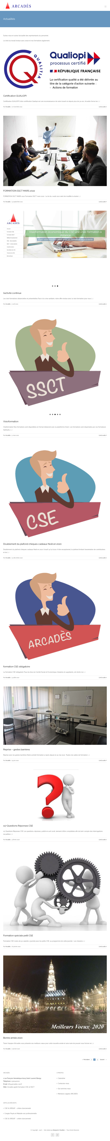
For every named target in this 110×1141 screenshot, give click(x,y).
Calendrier (61, 1078)
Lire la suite (102, 107)
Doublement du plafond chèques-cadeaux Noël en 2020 (32, 544)
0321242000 (15, 1081)
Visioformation (10, 421)
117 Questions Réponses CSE (18, 825)
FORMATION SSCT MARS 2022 (19, 190)
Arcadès (7, 107)
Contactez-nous (63, 1083)
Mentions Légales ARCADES (68, 1094)
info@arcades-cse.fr (15, 1084)
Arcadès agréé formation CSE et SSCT (20, 1087)
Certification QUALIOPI (15, 95)
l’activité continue (12, 293)
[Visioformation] (55, 365)
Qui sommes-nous (64, 1088)
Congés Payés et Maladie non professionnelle (21, 1113)
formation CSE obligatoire (16, 666)
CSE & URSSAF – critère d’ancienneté (18, 1108)
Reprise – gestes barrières (16, 749)
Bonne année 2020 (13, 1037)
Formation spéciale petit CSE (18, 935)
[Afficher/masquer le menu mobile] (106, 6)
